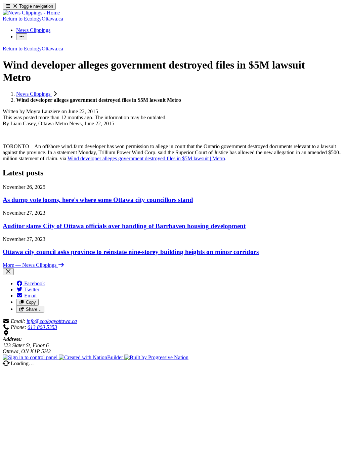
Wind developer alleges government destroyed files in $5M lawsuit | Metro (146, 158)
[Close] (8, 271)
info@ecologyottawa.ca (52, 321)
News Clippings (34, 94)
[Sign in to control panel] (31, 357)
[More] (21, 36)
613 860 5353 (42, 327)
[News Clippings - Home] (31, 12)
